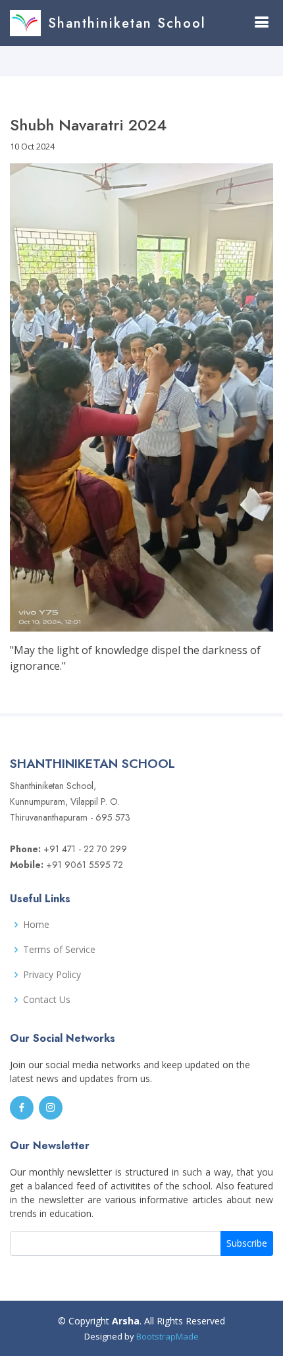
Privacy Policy (52, 974)
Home (36, 924)
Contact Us (46, 999)
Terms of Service (59, 949)
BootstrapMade (167, 1336)
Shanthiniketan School (127, 23)
